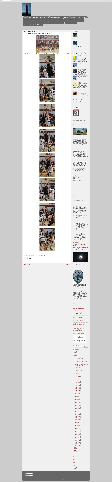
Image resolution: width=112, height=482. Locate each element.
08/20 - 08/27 (77, 394)
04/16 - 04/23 (77, 422)
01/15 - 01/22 (77, 442)
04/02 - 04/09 (77, 425)
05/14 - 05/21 (77, 416)
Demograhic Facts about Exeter (79, 323)
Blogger (62, 479)
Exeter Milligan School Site (78, 313)
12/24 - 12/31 (77, 367)
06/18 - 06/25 (77, 408)
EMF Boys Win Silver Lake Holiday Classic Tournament (81, 365)
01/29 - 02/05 (77, 439)
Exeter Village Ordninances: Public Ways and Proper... (52, 19)
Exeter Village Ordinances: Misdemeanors (52, 20)
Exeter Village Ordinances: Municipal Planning (59, 17)
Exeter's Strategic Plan (47, 22)
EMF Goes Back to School (82, 69)
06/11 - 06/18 (77, 410)
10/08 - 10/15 (77, 384)
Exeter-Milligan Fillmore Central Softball (80, 316)
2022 (75, 447)
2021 (75, 448)
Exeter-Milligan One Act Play (78, 320)
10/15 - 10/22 (77, 382)
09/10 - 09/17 (77, 390)
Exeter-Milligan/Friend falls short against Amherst (83, 33)
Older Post (67, 264)
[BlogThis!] (41, 255)
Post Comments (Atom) (33, 267)
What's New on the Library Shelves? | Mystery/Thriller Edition (83, 83)
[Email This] (40, 255)
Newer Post (27, 264)
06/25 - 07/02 (77, 407)
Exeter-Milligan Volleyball (77, 321)
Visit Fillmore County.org (77, 330)
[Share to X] (42, 255)
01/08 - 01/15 (77, 443)
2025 (75, 352)
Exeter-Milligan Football (77, 317)
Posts (27, 473)
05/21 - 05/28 (77, 414)
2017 (75, 454)
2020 (75, 450)
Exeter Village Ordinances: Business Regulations (74, 19)
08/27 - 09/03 (77, 393)
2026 (75, 351)
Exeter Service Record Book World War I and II (33, 24)
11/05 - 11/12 (77, 378)
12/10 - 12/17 (77, 370)
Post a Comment (29, 260)
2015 (75, 457)
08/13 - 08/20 (77, 396)
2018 (75, 453)
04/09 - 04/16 (77, 423)
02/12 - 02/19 (77, 436)
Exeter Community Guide (58, 22)
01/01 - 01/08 (77, 445)
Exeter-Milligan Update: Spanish (81, 358)
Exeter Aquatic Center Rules (71, 22)
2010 (75, 465)
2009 (75, 467)
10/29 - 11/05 (77, 379)
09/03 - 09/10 (77, 391)
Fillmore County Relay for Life (78, 326)
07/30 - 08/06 (77, 399)
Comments (28, 475)
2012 (75, 462)
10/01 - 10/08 (77, 385)
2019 (75, 451)
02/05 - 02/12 (77, 437)
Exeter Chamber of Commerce (78, 308)
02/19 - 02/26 (77, 434)
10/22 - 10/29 (77, 381)
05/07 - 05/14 (77, 417)
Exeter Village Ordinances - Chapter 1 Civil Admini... (39, 17)
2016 (75, 456)
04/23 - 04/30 (77, 420)
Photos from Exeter (37, 22)
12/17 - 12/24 (77, 368)
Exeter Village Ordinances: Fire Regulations (78, 17)
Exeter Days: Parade (81, 63)
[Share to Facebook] (43, 255)
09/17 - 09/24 (77, 388)
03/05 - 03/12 (77, 431)
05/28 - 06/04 (77, 413)
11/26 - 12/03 (77, 373)
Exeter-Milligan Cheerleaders (78, 314)
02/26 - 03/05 (77, 433)
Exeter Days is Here (81, 99)
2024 (75, 354)
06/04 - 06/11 (77, 411)
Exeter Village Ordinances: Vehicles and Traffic (33, 20)
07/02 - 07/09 (77, 405)
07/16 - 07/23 (77, 402)
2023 (75, 355)
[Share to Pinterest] (44, 255)
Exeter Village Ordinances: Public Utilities (32, 19)
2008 (75, 468)
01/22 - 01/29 (77, 440)
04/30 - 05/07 (77, 419)
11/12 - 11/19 (77, 376)
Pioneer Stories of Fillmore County (79, 266)
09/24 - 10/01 (77, 387)
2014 (75, 459)
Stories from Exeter (28, 22)
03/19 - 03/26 (77, 428)
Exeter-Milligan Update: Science (81, 361)
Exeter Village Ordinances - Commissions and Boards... (72, 20)
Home (25, 17)
